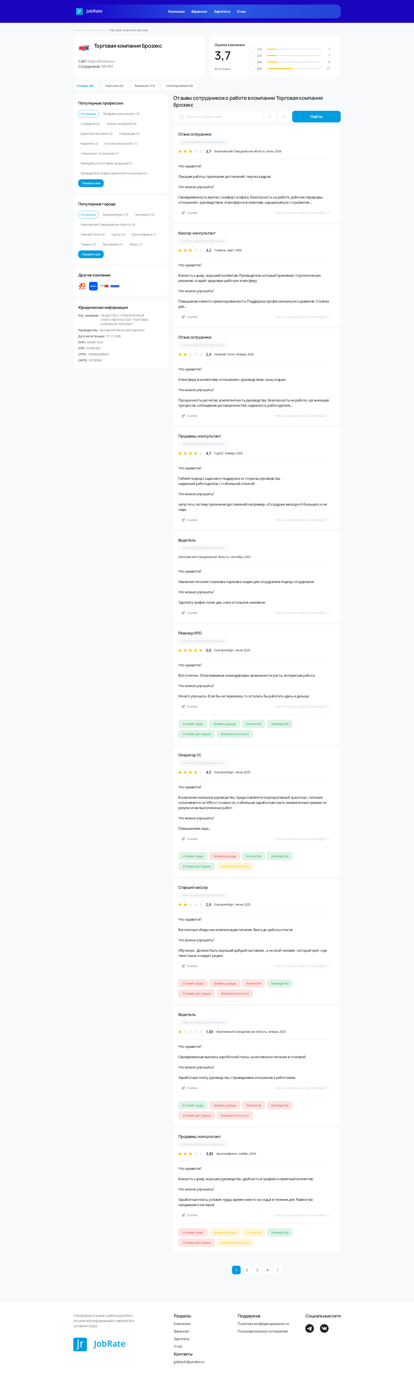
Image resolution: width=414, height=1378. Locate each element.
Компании (176, 11)
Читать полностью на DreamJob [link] (300, 212)
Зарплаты (222, 11)
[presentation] (181, 116)
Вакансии (199, 11)
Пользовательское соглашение (263, 1331)
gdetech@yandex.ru (189, 1361)
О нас (241, 11)
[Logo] (89, 11)
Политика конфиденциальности (263, 1323)
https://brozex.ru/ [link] (101, 61)
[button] (294, 49)
